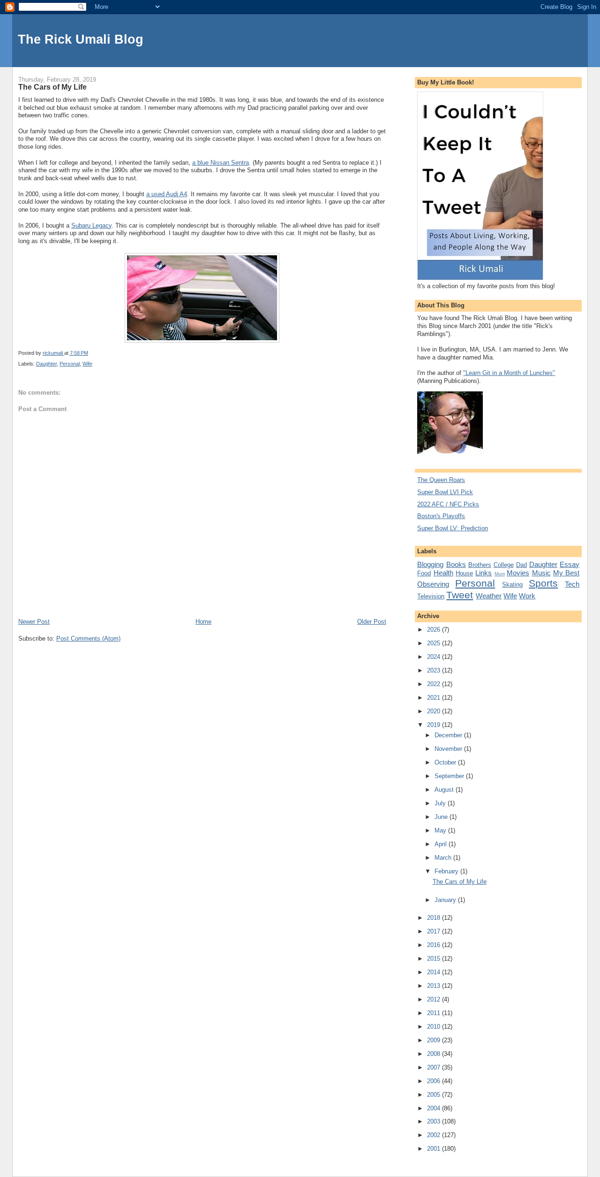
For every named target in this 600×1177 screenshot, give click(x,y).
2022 (434, 684)
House (464, 573)
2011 (434, 1012)
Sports (543, 583)
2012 (434, 999)
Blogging (430, 564)
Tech (572, 584)
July (441, 803)
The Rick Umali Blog (80, 39)
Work (527, 596)
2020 (434, 711)
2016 (434, 944)
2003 (434, 1121)
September (450, 776)
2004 (434, 1108)
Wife (87, 364)
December (449, 735)
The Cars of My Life (460, 881)
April (442, 844)
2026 (434, 629)
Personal (70, 364)
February (447, 871)
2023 (434, 670)
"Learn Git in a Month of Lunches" (509, 372)
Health (443, 573)
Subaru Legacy (91, 225)
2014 (434, 972)
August (445, 789)
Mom (500, 573)
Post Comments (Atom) (88, 638)
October (446, 762)
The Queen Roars (441, 479)
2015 (434, 958)
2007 (434, 1067)
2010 (434, 1026)
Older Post (371, 621)
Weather (489, 596)
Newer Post (34, 621)
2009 (434, 1040)
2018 (434, 917)
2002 (434, 1135)
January (446, 899)
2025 (434, 643)
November (449, 748)
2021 (434, 697)
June (442, 816)
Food (424, 573)
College (504, 564)
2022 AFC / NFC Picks (448, 504)
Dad (521, 564)
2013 (434, 985)
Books (456, 564)
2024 (434, 656)
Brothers (479, 564)
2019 (434, 724)
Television (430, 596)
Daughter (46, 364)
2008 (434, 1053)
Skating (512, 584)
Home (203, 621)
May (441, 830)
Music (541, 573)
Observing (433, 584)
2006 (434, 1081)
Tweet (459, 594)
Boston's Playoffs (441, 516)
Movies (518, 573)
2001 (434, 1148)
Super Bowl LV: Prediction (452, 528)
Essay (569, 564)
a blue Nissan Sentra (220, 162)
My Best (566, 573)
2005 (434, 1094)
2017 (434, 931)
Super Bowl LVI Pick (445, 492)
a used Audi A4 (166, 194)
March (444, 857)
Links (483, 573)
